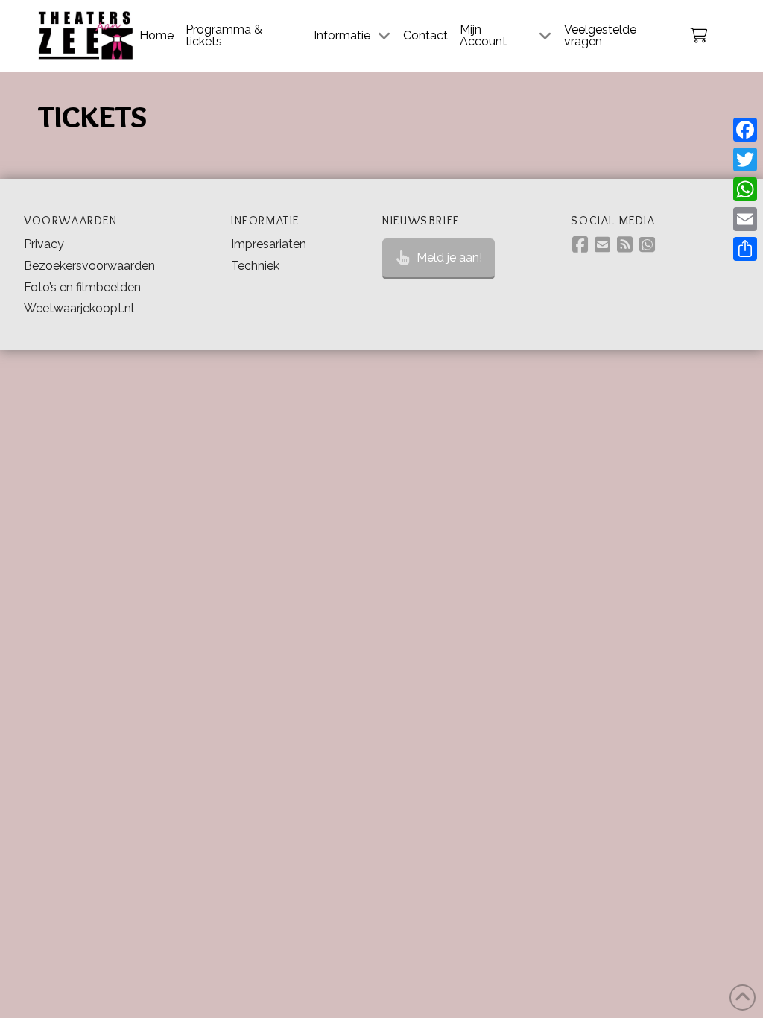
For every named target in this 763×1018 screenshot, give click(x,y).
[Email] (745, 219)
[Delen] (745, 249)
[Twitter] (745, 159)
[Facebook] (745, 130)
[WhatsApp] (745, 189)
